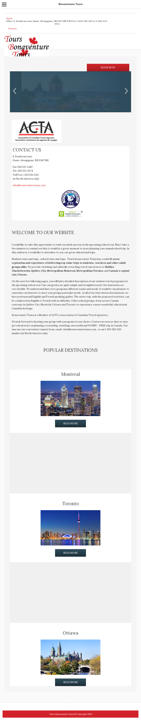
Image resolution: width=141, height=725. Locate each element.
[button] (14, 91)
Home (9, 18)
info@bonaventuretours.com (29, 185)
